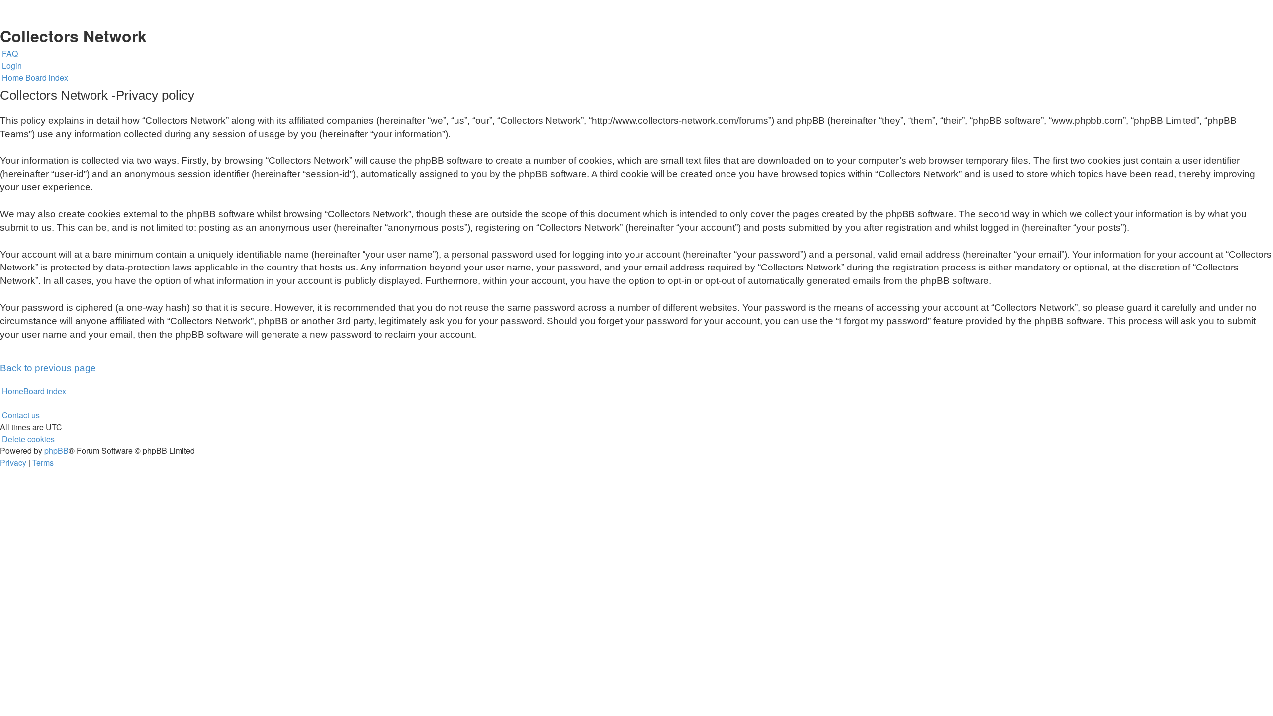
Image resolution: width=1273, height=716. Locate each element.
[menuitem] (9, 54)
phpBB (56, 450)
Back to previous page (48, 368)
